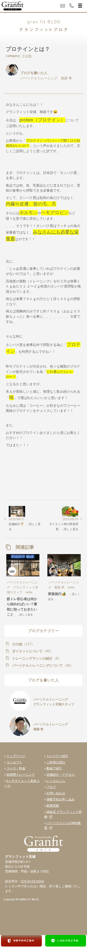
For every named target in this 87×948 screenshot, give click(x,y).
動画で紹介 (54, 768)
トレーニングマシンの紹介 (36, 658)
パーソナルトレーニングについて (42, 665)
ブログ (51, 787)
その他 (26, 56)
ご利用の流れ (55, 762)
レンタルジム (55, 781)
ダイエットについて (32, 651)
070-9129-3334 (32, 881)
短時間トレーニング (21, 774)
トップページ (16, 756)
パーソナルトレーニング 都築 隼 (46, 78)
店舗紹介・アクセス (60, 774)
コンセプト (14, 762)
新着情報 (52, 805)
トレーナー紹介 (57, 756)
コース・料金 (16, 768)
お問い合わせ (55, 793)
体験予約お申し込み (60, 799)
